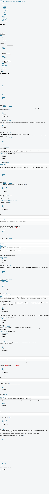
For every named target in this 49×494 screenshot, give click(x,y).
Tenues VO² (4, 19)
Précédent (3, 75)
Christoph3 (7, 147)
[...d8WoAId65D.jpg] (3, 280)
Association (3, 20)
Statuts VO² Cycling (5, 21)
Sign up (2, 37)
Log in (1, 35)
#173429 (5, 119)
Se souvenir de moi (5, 62)
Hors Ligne (3, 98)
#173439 (8, 195)
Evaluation (4, 10)
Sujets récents (3, 48)
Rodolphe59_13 (13, 137)
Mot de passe (3, 61)
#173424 (5, 105)
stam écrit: (2, 296)
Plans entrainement (5, 18)
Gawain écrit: (2, 243)
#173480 (5, 325)
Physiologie (4, 6)
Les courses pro (10, 106)
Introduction (4, 5)
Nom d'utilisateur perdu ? (4, 65)
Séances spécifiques (5, 9)
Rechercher (3, 51)
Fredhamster (4, 314)
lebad (7, 119)
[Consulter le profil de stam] (4, 155)
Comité (4, 22)
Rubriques (3, 47)
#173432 (5, 147)
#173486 (5, 394)
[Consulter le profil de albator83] (4, 420)
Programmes (4, 8)
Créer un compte (5, 110)
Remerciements (5, 13)
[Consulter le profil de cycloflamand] (5, 333)
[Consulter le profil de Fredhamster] (5, 307)
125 (2, 94)
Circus (4, 214)
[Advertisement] (4, 28)
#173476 (8, 265)
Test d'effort (4, 7)
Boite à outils (3, 16)
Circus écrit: (2, 240)
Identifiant (3, 53)
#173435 (5, 182)
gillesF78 (11, 195)
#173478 (5, 293)
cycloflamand (3, 97)
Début (2, 439)
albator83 (10, 137)
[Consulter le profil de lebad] (4, 112)
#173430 (8, 132)
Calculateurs (4, 17)
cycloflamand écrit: (3, 397)
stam (2, 125)
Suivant (2, 85)
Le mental (4, 12)
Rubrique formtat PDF (5, 14)
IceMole (7, 293)
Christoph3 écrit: (3, 164)
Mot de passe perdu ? (4, 57)
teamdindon (3, 230)
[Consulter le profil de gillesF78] (4, 187)
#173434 (5, 161)
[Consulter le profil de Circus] (4, 205)
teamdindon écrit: (3, 219)
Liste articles (3, 15)
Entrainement (3, 4)
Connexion (3, 56)
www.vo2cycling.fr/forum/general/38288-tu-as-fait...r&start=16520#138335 (8, 200)
